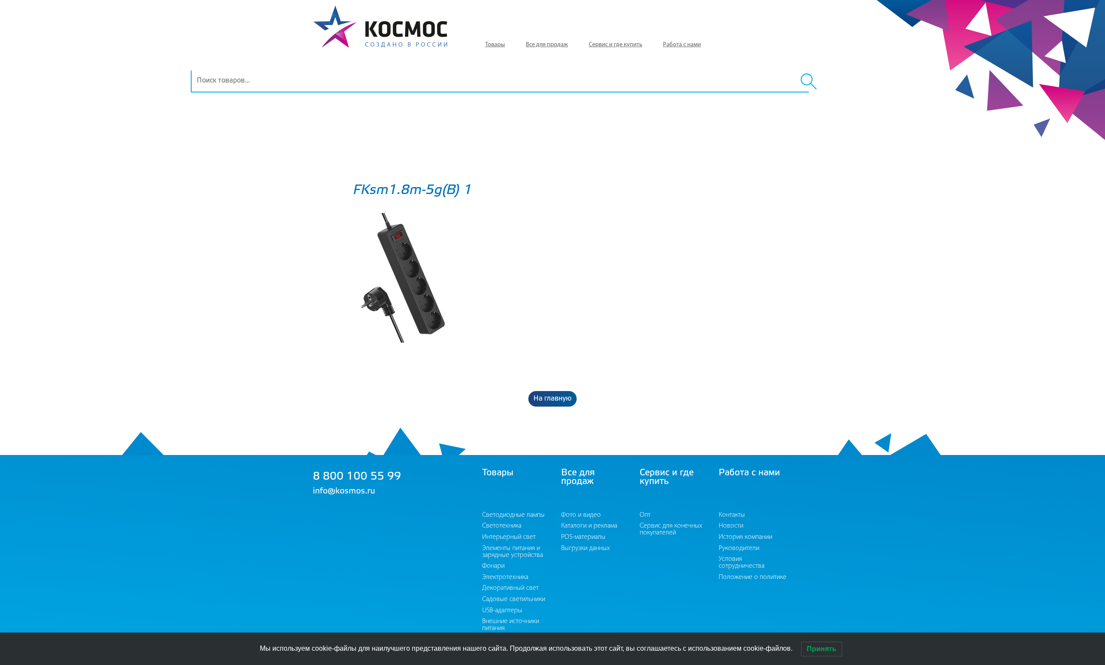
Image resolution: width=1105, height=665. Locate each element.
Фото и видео (581, 515)
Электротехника (505, 577)
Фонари (493, 566)
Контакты (732, 515)
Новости (731, 525)
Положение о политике (752, 577)
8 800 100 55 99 (357, 477)
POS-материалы (583, 537)
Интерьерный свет (509, 537)
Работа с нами (682, 44)
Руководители (739, 548)
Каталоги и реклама (589, 525)
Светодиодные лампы (513, 515)
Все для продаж (547, 44)
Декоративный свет (510, 588)
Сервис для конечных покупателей (671, 529)
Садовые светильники (513, 599)
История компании (745, 537)
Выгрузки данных (585, 548)
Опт (645, 515)
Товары (495, 44)
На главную (552, 398)
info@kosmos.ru (344, 491)
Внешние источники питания (510, 625)
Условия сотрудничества (741, 563)
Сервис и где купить (615, 44)
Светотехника (501, 525)
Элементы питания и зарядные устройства (512, 552)
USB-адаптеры (502, 610)
